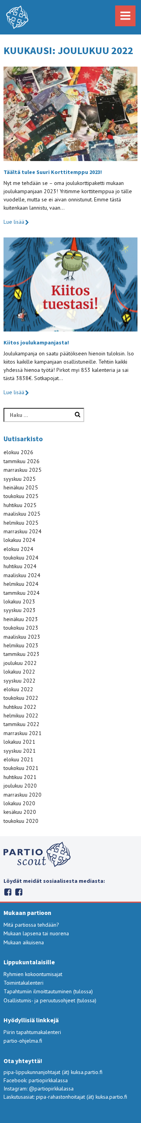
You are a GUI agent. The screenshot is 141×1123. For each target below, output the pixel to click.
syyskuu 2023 (20, 610)
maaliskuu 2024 (22, 575)
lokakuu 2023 (19, 601)
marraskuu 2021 (23, 733)
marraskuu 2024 (23, 531)
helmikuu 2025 (21, 522)
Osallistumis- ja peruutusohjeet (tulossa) (50, 1000)
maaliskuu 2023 (22, 636)
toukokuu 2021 (21, 768)
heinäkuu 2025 (21, 487)
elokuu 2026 (18, 452)
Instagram (8, 892)
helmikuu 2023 (21, 645)
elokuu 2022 (18, 689)
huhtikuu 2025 (20, 505)
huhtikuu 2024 (20, 566)
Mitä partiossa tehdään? (31, 924)
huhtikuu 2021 (20, 777)
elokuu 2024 (18, 548)
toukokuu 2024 (21, 557)
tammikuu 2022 (22, 724)
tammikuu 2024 (22, 592)
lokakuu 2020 (19, 803)
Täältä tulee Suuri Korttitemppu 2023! (53, 172)
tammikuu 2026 (22, 461)
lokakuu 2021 (19, 741)
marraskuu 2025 (23, 469)
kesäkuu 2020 (20, 811)
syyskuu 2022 (20, 680)
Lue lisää (14, 221)
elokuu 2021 (18, 759)
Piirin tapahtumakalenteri (32, 1032)
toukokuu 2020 (21, 820)
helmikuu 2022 (21, 715)
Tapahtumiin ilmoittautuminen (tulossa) (48, 991)
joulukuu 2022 (20, 663)
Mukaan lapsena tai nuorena (36, 933)
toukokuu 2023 (21, 627)
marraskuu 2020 (23, 794)
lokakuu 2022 (19, 671)
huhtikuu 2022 (20, 706)
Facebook (18, 892)
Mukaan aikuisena (24, 942)
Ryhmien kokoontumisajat (33, 974)
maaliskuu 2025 (22, 513)
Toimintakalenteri (23, 982)
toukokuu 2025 (21, 496)
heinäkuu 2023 (21, 619)
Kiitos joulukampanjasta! (36, 342)
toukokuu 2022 (21, 697)
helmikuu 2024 (21, 583)
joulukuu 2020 (20, 785)
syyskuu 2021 (20, 750)
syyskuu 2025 (20, 478)
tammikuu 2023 (22, 653)
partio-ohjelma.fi (23, 1040)
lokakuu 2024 (19, 539)
